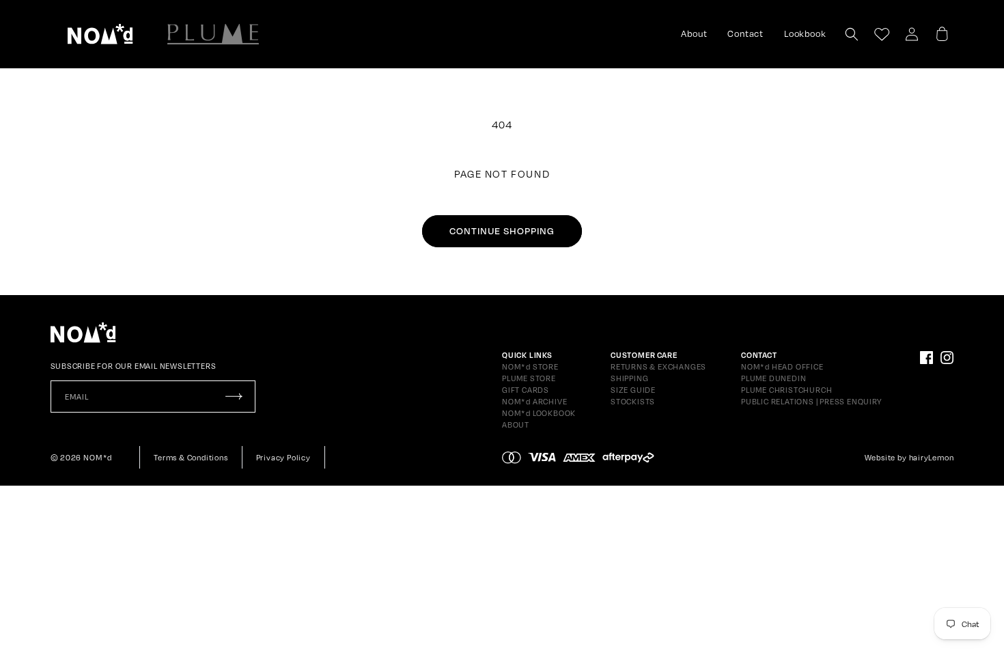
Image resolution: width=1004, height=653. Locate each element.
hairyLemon (931, 457)
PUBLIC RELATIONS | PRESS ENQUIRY (811, 401)
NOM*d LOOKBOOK (539, 413)
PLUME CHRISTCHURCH (786, 390)
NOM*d (97, 457)
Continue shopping (502, 230)
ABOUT (515, 425)
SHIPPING (629, 378)
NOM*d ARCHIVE (534, 401)
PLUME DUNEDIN (773, 378)
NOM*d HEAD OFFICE (782, 367)
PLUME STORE (529, 378)
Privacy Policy (283, 457)
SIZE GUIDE (633, 390)
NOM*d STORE (530, 367)
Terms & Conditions (190, 457)
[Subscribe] (234, 396)
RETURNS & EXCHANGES (658, 367)
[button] (100, 34)
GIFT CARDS (525, 390)
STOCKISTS (633, 401)
